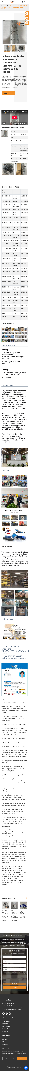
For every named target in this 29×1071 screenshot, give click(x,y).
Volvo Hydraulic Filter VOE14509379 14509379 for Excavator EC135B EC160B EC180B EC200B (14, 7)
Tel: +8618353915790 (9, 1003)
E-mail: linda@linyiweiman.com (12, 1005)
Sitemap (14, 1067)
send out (14, 988)
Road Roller (5, 1031)
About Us (4, 1039)
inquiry (22, 1059)
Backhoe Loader (6, 1029)
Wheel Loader (6, 1021)
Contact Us (5, 1044)
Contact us (8, 93)
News (3, 1041)
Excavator (5, 1023)
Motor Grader (6, 1026)
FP (7, 5)
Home (2, 5)
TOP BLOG (18, 1067)
